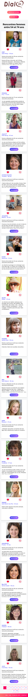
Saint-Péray (5, 53)
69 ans (9, 626)
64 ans (11, 340)
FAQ (6, 695)
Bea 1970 (4, 584)
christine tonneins (7, 175)
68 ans (9, 176)
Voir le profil (14, 67)
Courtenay (5, 667)
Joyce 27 (4, 134)
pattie (3, 420)
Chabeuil (4, 626)
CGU (10, 695)
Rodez (3, 299)
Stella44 (4, 502)
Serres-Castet (5, 585)
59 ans (11, 53)
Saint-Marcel (5, 381)
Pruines (4, 544)
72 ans (7, 94)
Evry (3, 94)
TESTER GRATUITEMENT (14, 12)
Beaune (4, 217)
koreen (4, 257)
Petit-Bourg (5, 135)
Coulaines (4, 463)
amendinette (5, 543)
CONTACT (24, 695)
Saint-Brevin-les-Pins (7, 504)
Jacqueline (5, 216)
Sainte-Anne (5, 340)
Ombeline (4, 93)
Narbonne (4, 258)
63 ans (10, 667)
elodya (3, 461)
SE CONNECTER (14, 16)
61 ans (9, 422)
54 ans (10, 258)
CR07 (3, 52)
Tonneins (4, 176)
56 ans (9, 217)
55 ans (8, 299)
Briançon (4, 422)
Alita (3, 379)
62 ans (11, 135)
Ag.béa (4, 297)
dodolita (4, 625)
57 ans (10, 463)
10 (17, 690)
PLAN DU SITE (16, 695)
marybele (4, 338)
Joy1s (3, 666)
